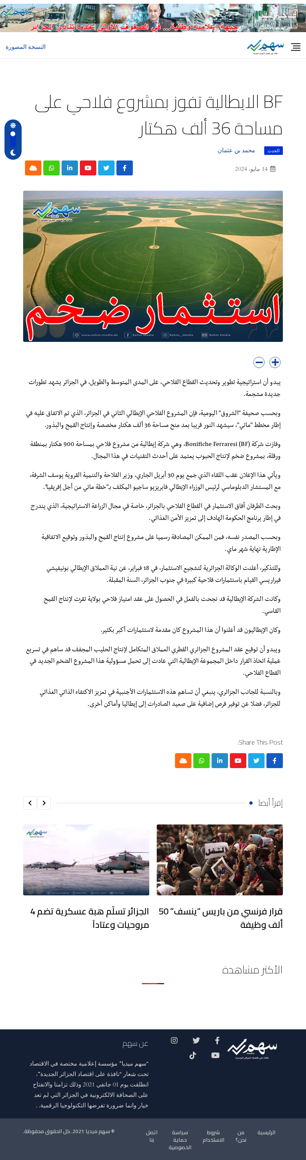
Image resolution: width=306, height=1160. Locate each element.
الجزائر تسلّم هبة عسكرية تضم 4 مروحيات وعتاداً (89, 918)
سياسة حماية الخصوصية (180, 1140)
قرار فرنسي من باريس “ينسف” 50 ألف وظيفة (221, 918)
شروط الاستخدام (213, 1136)
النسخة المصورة (26, 47)
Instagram (174, 1043)
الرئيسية (266, 1132)
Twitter (196, 1043)
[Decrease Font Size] (259, 362)
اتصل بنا (151, 1136)
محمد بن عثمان (236, 150)
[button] (44, 803)
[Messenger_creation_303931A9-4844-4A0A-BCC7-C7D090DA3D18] (153, 17)
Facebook (217, 1043)
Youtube (215, 1058)
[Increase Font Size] (275, 362)
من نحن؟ (240, 1136)
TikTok (193, 1058)
